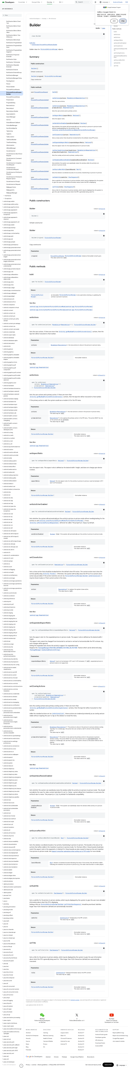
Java (103, 28)
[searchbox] (12, 15)
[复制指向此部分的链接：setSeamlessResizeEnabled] (54, 776)
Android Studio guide (101, 1034)
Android (28, 1032)
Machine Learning (48, 1035)
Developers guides (100, 1037)
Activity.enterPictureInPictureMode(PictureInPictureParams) (74, 130)
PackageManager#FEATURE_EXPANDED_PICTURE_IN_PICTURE (57, 648)
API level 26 (102, 209)
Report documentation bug (120, 1035)
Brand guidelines (42, 1064)
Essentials (21, 2)
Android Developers (35, 18)
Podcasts (28, 1050)
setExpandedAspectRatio (61, 142)
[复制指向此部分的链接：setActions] (40, 317)
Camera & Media (48, 1041)
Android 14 (81, 1041)
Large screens (64, 1032)
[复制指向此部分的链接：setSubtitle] (40, 886)
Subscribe (108, 1065)
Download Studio (100, 1043)
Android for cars (65, 1041)
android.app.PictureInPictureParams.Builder (44, 44)
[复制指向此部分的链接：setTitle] (37, 943)
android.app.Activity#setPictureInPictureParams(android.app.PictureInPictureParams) (61, 310)
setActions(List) (58, 713)
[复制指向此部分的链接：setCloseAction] (44, 557)
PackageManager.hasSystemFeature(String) (45, 650)
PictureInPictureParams (49, 49)
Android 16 (81, 1035)
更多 (60, 2)
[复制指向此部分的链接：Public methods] (47, 267)
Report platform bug (118, 1032)
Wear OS (63, 1035)
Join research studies (118, 1041)
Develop (49, 2)
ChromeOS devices (66, 1038)
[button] (11, 195)
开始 (122, 21)
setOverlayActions (59, 150)
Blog (27, 1047)
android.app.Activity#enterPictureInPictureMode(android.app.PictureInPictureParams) (61, 306)
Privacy (45, 1044)
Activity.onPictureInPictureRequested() (44, 523)
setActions (56, 98)
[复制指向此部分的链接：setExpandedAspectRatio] (52, 623)
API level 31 (102, 504)
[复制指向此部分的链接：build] (35, 275)
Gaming (45, 1032)
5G (44, 1047)
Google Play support (118, 1038)
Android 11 (81, 1050)
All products (90, 1057)
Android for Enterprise (32, 1035)
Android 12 (81, 1047)
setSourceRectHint (59, 169)
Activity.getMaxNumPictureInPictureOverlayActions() (49, 708)
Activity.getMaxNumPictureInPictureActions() (75, 331)
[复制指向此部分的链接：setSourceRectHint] (47, 831)
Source (28, 1041)
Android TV (64, 1044)
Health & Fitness (47, 1038)
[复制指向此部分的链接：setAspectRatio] (44, 453)
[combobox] (83, 2)
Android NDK (99, 1046)
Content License (75, 1000)
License (34, 1064)
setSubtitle (57, 177)
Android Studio (118, 2)
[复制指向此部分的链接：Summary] (41, 57)
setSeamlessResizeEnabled (61, 160)
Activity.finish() (49, 574)
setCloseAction (58, 135)
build (54, 92)
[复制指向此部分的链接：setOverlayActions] (47, 686)
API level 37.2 (101, 375)
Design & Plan (36, 2)
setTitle (56, 187)
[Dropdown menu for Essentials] (27, 2)
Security (28, 1038)
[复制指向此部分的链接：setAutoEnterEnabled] (49, 504)
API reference (7, 9)
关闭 (114, 21)
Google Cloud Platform (77, 1057)
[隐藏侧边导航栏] (21, 1066)
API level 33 (102, 230)
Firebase (64, 1057)
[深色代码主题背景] (104, 34)
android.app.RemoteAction (39, 367)
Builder (34, 68)
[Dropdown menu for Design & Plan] (42, 2)
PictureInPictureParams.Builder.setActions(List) (83, 576)
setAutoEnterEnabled (60, 123)
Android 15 (81, 1038)
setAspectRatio (58, 115)
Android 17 (81, 1032)
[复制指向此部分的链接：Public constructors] (51, 201)
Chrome (56, 1057)
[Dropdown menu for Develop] (54, 2)
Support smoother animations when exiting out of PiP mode (71, 851)
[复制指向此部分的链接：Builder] (37, 209)
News (27, 1044)
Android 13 (81, 1044)
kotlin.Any (32, 43)
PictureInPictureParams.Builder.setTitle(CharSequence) (61, 904)
